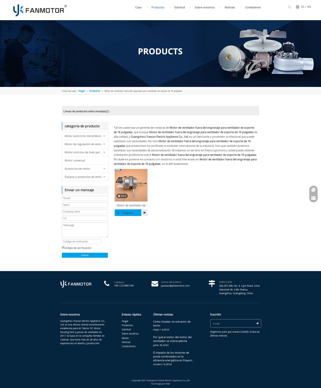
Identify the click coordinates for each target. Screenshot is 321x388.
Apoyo (125, 337)
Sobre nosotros (130, 333)
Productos (127, 325)
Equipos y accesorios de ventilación (87, 177)
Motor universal (75, 160)
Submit (85, 255)
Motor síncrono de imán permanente (87, 152)
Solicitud (126, 329)
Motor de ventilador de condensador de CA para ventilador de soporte (131, 206)
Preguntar (128, 213)
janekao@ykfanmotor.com (175, 285)
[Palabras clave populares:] (290, 7)
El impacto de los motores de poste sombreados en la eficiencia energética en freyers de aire (172, 358)
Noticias (126, 342)
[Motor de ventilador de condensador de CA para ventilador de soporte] (131, 185)
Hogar (125, 321)
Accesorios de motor (77, 168)
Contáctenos (129, 346)
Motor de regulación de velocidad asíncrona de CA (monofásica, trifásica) (87, 144)
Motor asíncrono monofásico (83, 136)
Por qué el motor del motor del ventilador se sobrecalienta (172, 339)
